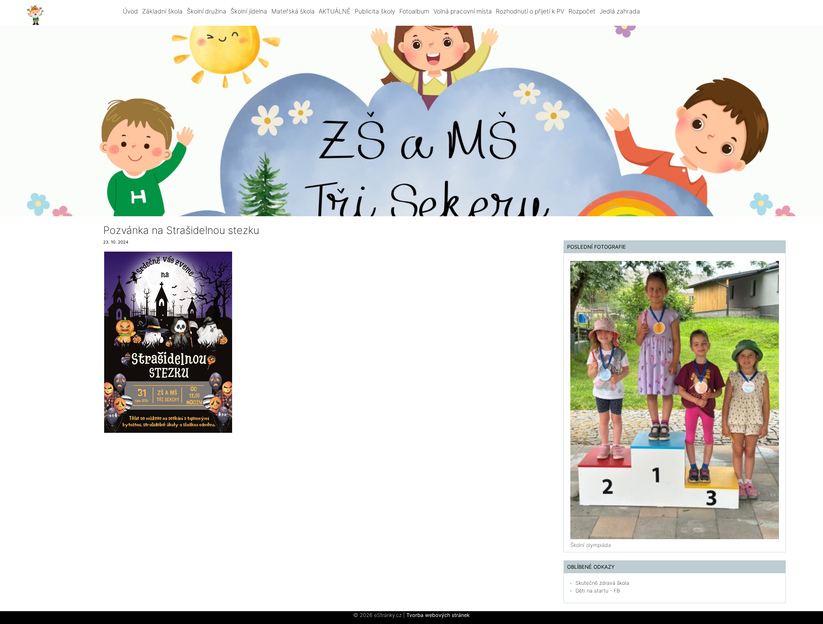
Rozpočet (581, 11)
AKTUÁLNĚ (334, 11)
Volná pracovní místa (462, 11)
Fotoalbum (414, 11)
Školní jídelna (249, 11)
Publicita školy (375, 11)
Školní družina (206, 11)
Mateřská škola (293, 11)
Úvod (130, 11)
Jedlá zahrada (620, 11)
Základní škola (162, 11)
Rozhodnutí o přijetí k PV (530, 11)
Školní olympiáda (590, 545)
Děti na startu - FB (597, 590)
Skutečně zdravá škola (602, 583)
